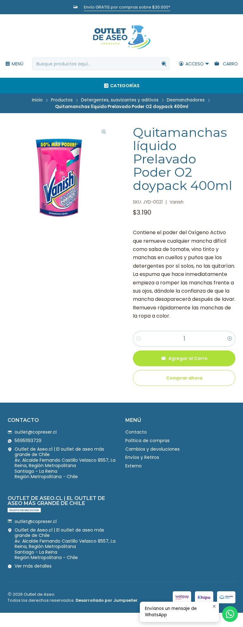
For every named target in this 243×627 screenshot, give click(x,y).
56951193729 (28, 440)
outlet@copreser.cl (36, 432)
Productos (62, 100)
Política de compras (147, 440)
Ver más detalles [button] (33, 566)
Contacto (136, 432)
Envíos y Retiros (142, 457)
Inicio (37, 100)
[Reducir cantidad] (138, 338)
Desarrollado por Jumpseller (107, 600)
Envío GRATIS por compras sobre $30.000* (127, 7)
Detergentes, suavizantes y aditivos (120, 100)
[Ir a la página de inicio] (121, 37)
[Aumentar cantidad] (229, 338)
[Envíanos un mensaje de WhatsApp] (230, 614)
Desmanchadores (186, 100)
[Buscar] (164, 64)
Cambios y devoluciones (152, 449)
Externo (133, 466)
